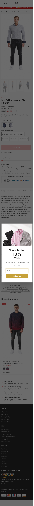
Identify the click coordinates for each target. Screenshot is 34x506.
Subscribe (17, 276)
